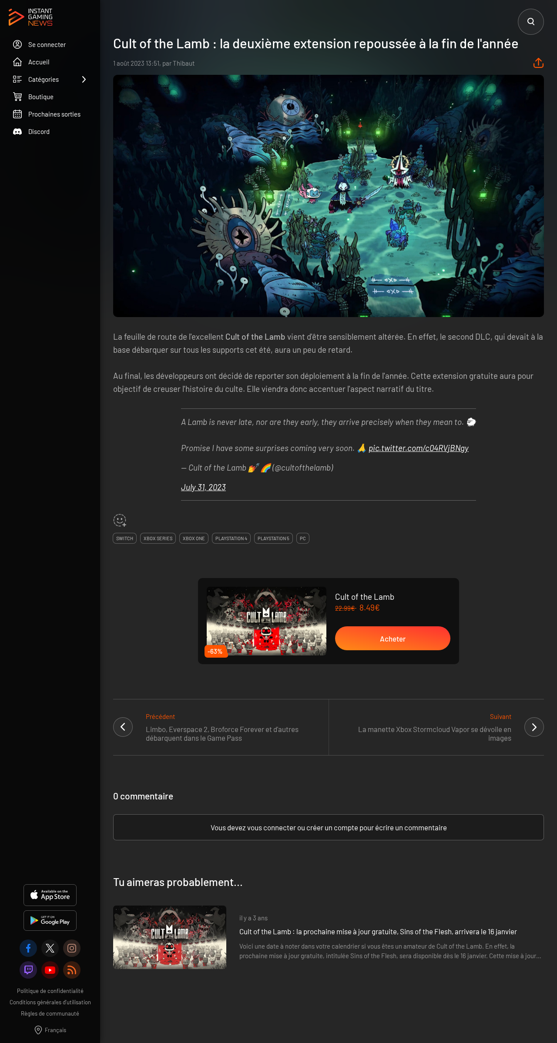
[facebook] (28, 948)
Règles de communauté (50, 1013)
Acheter (393, 638)
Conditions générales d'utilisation (50, 1002)
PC (303, 538)
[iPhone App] (50, 895)
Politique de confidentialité (50, 990)
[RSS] (72, 970)
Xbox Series (158, 538)
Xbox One (194, 538)
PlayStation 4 (231, 538)
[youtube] (50, 970)
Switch (124, 538)
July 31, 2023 (203, 487)
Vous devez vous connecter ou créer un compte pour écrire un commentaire (329, 827)
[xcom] (50, 948)
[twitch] (28, 970)
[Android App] (50, 920)
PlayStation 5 (273, 538)
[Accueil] (30, 18)
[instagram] (72, 948)
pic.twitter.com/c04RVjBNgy (419, 448)
